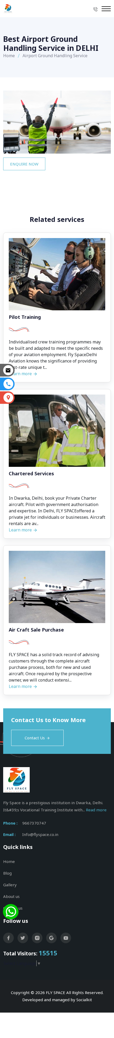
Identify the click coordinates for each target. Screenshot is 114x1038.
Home (9, 56)
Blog (7, 873)
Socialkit (84, 999)
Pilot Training (25, 317)
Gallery (10, 884)
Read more (96, 809)
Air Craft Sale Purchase (36, 630)
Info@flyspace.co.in (40, 834)
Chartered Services (31, 474)
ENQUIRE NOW (24, 164)
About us (11, 896)
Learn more (21, 530)
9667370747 (34, 823)
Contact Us (35, 737)
